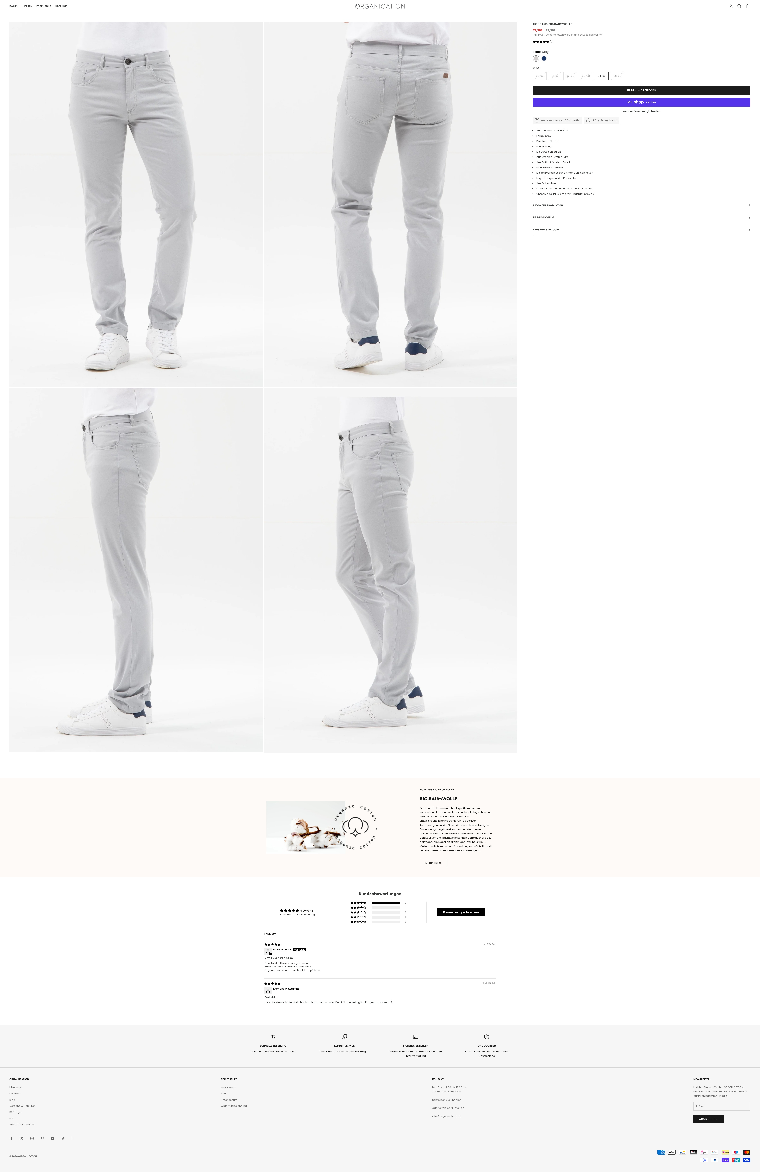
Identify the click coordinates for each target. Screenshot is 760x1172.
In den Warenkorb (641, 90)
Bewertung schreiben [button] (461, 912)
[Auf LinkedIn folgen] (73, 1138)
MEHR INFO (433, 863)
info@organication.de (446, 1116)
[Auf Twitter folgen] (22, 1138)
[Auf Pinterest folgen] (42, 1138)
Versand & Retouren (23, 1106)
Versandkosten (555, 34)
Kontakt (14, 1093)
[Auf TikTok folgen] (63, 1138)
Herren (28, 6)
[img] (272, 944)
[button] (541, 42)
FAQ (12, 1118)
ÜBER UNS (61, 6)
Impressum (228, 1087)
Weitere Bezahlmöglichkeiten (642, 111)
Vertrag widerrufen (22, 1124)
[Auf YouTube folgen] (53, 1138)
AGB (223, 1093)
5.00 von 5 (306, 911)
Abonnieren (708, 1119)
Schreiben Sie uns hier (446, 1100)
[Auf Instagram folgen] (32, 1138)
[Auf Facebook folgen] (11, 1138)
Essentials (43, 6)
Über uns (15, 1087)
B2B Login (16, 1112)
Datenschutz (229, 1100)
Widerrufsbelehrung (234, 1106)
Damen (14, 6)
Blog (12, 1100)
